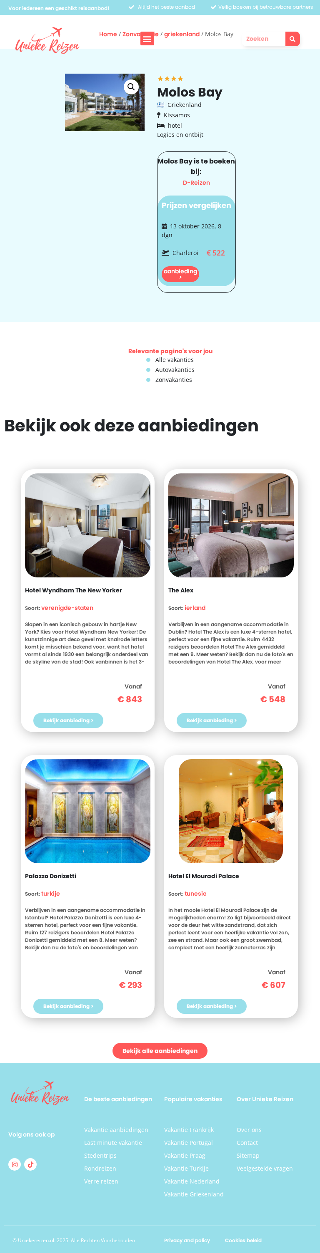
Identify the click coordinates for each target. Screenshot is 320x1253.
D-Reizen (196, 182)
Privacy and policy (187, 1240)
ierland (195, 608)
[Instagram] (14, 1164)
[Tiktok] (30, 1164)
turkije (50, 893)
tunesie (196, 893)
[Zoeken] (292, 39)
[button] (147, 38)
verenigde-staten (67, 608)
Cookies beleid (243, 1240)
